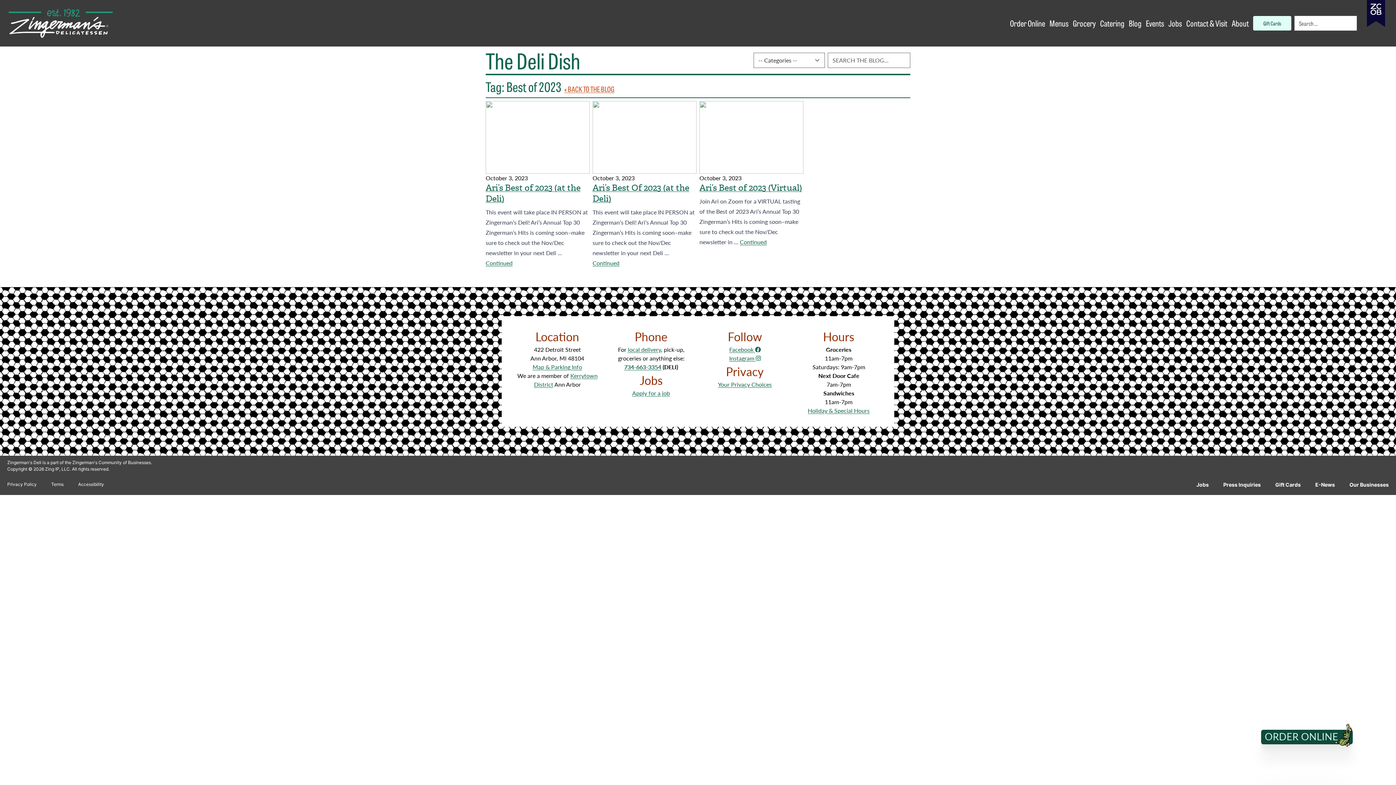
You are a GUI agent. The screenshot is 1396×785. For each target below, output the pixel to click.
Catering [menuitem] (1112, 23)
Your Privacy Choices (745, 384)
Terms (57, 484)
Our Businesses (1369, 485)
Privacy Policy (22, 484)
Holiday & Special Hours (839, 410)
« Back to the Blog (589, 89)
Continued (499, 263)
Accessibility (91, 484)
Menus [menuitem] (1059, 23)
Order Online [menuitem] (1027, 23)
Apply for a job (651, 393)
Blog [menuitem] (1135, 23)
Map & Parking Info (557, 367)
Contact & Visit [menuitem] (1206, 23)
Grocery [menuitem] (1084, 23)
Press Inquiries (1242, 485)
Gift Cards (1288, 485)
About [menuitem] (1240, 23)
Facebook (742, 349)
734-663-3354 (642, 367)
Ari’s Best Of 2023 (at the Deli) (641, 193)
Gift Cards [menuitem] (1272, 23)
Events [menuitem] (1155, 23)
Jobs (1202, 485)
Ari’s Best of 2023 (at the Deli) (533, 193)
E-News (1325, 485)
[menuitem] (1326, 23)
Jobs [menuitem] (1175, 23)
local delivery (644, 349)
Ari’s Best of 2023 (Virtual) (750, 188)
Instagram (742, 358)
